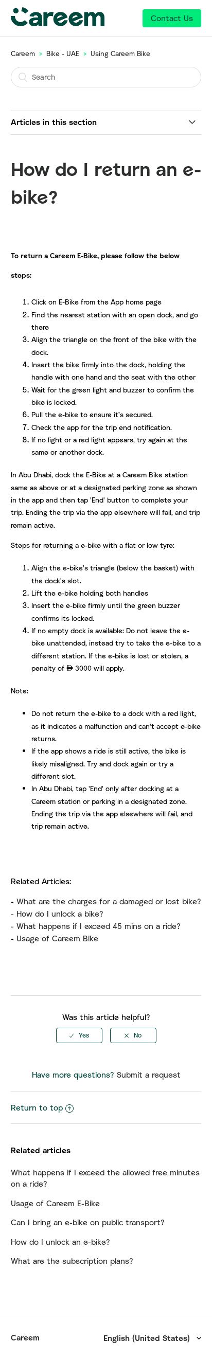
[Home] (57, 23)
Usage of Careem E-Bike (55, 1203)
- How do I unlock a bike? (57, 913)
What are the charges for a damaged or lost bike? (108, 901)
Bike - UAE (62, 53)
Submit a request (149, 1074)
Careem (23, 53)
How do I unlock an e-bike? (60, 1241)
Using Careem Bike (120, 53)
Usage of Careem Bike (57, 938)
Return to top (37, 1107)
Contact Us (172, 18)
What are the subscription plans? (72, 1260)
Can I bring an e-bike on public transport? (88, 1222)
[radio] (79, 1035)
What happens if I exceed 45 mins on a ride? (98, 925)
